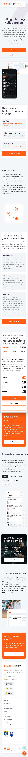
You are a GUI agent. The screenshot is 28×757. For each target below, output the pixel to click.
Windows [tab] (13, 476)
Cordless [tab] (15, 480)
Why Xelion (7, 703)
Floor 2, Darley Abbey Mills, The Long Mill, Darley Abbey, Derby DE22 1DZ (13, 672)
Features (6, 700)
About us (6, 706)
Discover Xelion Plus (14, 153)
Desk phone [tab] (6, 480)
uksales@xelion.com (10, 679)
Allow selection (14, 403)
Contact (6, 722)
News (5, 711)
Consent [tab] (5, 351)
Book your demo (14, 321)
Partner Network (8, 708)
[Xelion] (9, 3)
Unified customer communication (14, 136)
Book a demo (14, 55)
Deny (14, 408)
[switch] (24, 382)
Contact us (14, 654)
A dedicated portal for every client (14, 146)
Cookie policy (20, 749)
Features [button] (14, 50)
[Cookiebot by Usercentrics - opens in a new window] (20, 347)
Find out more (14, 560)
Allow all (14, 398)
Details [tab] (14, 351)
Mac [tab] (20, 476)
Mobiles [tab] (5, 476)
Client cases (7, 716)
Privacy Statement (13, 749)
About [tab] (23, 351)
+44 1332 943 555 (9, 677)
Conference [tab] (6, 484)
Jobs (5, 714)
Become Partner (8, 724)
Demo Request (8, 719)
